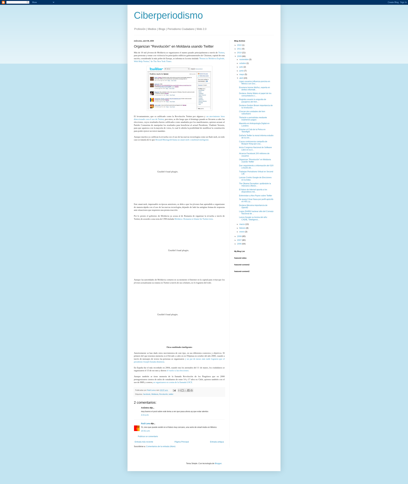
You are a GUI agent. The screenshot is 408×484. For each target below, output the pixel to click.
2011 (239, 49)
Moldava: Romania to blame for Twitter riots (194, 219)
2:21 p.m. (145, 415)
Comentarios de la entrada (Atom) (160, 446)
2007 (239, 240)
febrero (242, 228)
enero (242, 232)
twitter (171, 394)
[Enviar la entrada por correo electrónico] (174, 390)
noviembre (244, 59)
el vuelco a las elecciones (178, 370)
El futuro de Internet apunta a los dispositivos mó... (253, 190)
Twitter (221, 52)
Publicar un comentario (148, 436)
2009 (239, 56)
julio (241, 67)
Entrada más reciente (144, 442)
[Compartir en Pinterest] (191, 390)
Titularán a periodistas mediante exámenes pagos (253, 118)
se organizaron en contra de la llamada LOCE (172, 382)
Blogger (218, 463)
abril (241, 78)
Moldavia (154, 394)
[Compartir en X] (185, 390)
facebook (146, 394)
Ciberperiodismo (168, 15)
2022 (239, 45)
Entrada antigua (217, 442)
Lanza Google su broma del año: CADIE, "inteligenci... (253, 218)
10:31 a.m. (145, 431)
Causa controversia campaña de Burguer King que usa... (253, 142)
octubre (242, 63)
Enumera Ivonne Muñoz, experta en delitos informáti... (254, 88)
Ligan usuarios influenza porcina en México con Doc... (254, 82)
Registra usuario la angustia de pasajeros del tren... (252, 100)
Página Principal (182, 442)
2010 (239, 53)
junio (241, 71)
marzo (242, 224)
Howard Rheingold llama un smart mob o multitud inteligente (182, 140)
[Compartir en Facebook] (188, 390)
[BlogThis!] (182, 390)
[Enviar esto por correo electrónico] (179, 390)
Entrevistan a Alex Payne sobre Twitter (255, 196)
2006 (239, 244)
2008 (239, 236)
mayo (242, 74)
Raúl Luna (145, 423)
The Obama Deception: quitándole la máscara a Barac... (255, 184)
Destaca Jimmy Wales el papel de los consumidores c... (255, 94)
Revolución (163, 394)
